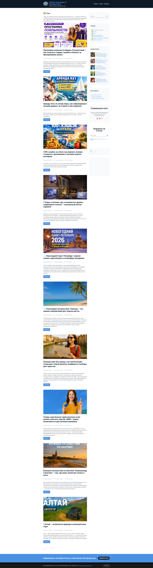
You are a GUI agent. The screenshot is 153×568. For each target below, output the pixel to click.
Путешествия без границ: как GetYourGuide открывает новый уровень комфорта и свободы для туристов (65, 364)
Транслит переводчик (97, 96)
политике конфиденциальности (85, 565)
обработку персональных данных (99, 139)
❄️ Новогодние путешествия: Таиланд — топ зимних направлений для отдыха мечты (63, 310)
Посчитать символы (96, 95)
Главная (96, 3)
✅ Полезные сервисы (97, 39)
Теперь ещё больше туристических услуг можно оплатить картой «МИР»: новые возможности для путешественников (61, 419)
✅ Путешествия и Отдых (97, 30)
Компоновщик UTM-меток (98, 98)
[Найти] (107, 16)
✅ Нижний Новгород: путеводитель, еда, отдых (97, 36)
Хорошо (106, 565)
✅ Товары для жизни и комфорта (100, 38)
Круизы (101, 3)
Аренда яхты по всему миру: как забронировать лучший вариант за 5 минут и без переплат (65, 105)
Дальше (46, 71)
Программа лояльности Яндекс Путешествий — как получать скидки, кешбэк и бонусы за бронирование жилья (64, 52)
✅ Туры (93, 33)
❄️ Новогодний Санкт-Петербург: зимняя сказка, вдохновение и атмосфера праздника (63, 257)
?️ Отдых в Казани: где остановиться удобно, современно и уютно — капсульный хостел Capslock (63, 204)
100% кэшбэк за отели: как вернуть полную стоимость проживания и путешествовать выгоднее (63, 154)
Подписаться (103, 558)
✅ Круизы (94, 31)
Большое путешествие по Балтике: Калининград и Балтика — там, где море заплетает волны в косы (65, 473)
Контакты (106, 3)
